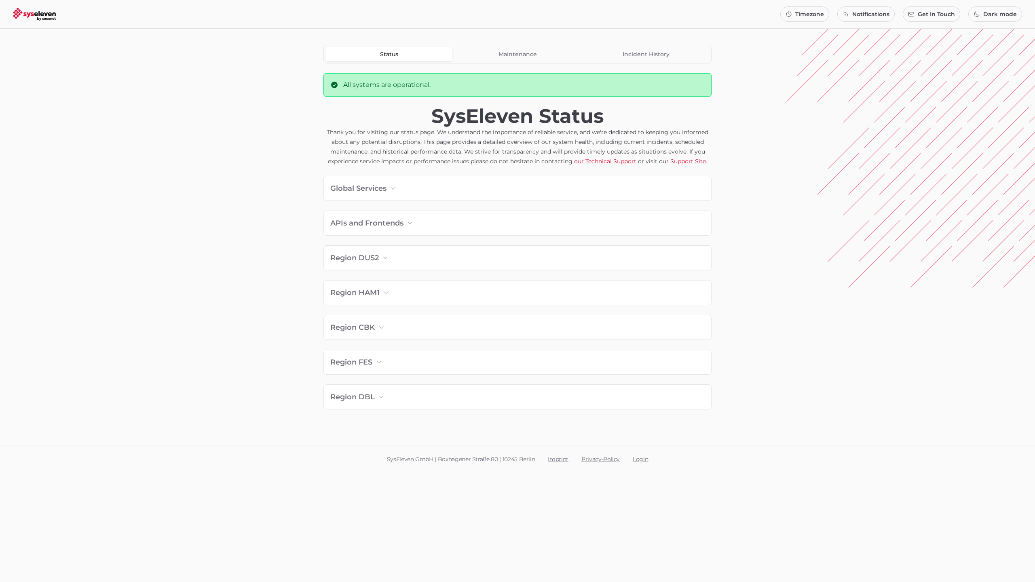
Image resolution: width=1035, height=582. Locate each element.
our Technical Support (605, 161)
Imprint (558, 459)
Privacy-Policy (600, 459)
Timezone (809, 14)
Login (640, 459)
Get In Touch (936, 14)
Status (389, 54)
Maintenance (517, 54)
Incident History (646, 54)
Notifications (870, 14)
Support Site (688, 161)
